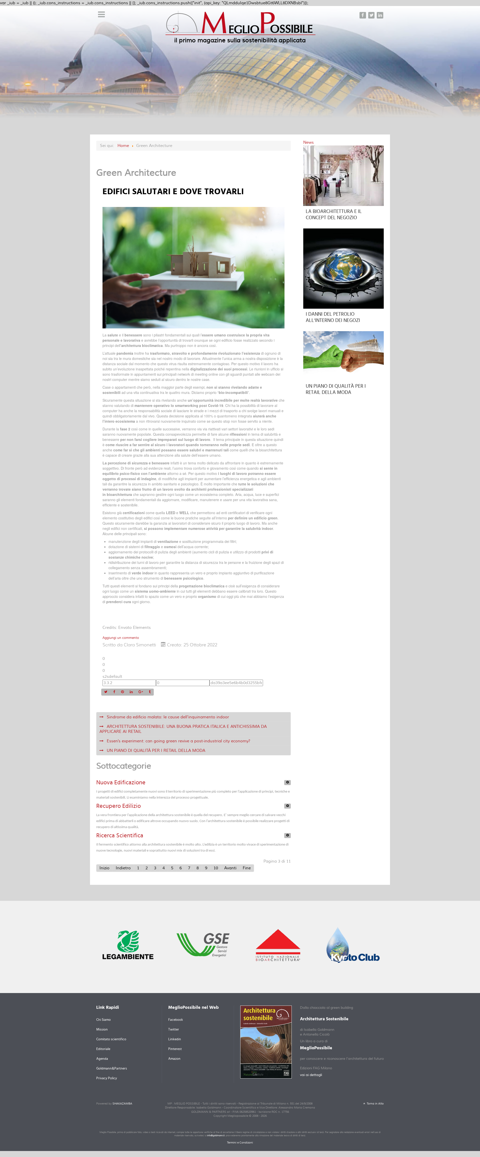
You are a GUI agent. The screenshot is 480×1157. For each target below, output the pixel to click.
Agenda (102, 1059)
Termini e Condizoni (240, 1143)
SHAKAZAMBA (122, 1104)
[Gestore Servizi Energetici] (203, 944)
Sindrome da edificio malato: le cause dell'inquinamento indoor (167, 717)
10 (216, 868)
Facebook (175, 1020)
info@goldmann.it (215, 1135)
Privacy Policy (106, 1078)
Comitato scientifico (111, 1039)
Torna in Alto (375, 1104)
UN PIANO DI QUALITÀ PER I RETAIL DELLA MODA (155, 750)
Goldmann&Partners (111, 1068)
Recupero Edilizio (118, 806)
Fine (247, 868)
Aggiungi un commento (120, 638)
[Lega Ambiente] (128, 944)
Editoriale (103, 1049)
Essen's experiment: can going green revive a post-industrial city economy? (178, 741)
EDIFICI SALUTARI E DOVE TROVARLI (173, 191)
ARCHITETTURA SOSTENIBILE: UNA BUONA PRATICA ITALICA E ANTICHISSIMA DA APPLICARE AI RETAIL (183, 729)
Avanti (230, 868)
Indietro (123, 868)
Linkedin (174, 1039)
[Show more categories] (287, 782)
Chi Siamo (103, 1020)
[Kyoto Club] (353, 944)
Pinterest (175, 1049)
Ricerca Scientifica (119, 836)
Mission (102, 1029)
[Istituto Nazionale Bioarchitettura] (278, 944)
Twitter (173, 1029)
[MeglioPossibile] (241, 26)
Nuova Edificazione (121, 783)
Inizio (105, 868)
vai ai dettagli (311, 1075)
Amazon (174, 1059)
